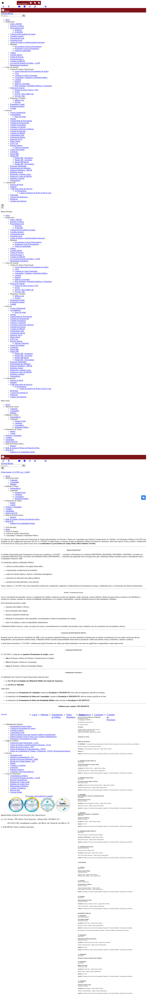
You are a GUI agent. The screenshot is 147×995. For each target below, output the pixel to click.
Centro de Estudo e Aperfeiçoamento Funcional (27, 42)
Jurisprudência (15, 417)
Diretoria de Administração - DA (22, 757)
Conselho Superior (17, 36)
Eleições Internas (16, 145)
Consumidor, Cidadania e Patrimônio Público (31, 77)
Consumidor (14, 411)
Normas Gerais (20, 421)
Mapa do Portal (20, 117)
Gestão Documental (17, 150)
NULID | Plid (20, 96)
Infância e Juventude (22, 84)
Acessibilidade (15, 115)
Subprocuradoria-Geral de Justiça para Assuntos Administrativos (33, 737)
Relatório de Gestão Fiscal (19, 784)
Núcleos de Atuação (17, 88)
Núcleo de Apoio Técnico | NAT (26, 90)
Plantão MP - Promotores (24, 158)
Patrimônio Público (22, 427)
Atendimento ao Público (57, 715)
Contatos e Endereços (18, 788)
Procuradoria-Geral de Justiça (20, 726)
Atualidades (10, 440)
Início (8, 20)
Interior (12, 431)
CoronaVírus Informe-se (19, 197)
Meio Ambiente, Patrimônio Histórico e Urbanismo (33, 86)
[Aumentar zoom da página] (35, 3)
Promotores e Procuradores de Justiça (23, 739)
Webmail (13, 187)
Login (34, 714)
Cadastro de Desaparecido (19, 123)
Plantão (13, 763)
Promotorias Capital (17, 104)
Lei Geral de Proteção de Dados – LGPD (25, 63)
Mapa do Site (15, 790)
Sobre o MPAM (16, 24)
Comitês (13, 108)
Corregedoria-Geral (17, 38)
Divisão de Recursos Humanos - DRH (24, 759)
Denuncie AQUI (16, 139)
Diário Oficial (15, 141)
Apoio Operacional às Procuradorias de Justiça (31, 71)
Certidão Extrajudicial (18, 125)
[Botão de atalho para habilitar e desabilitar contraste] (31, 3)
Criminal (18, 80)
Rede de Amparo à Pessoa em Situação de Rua (22, 448)
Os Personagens (20, 191)
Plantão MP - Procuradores (24, 164)
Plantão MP (14, 156)
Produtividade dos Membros (20, 168)
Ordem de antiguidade (23, 51)
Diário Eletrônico (70, 715)
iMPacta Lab (19, 100)
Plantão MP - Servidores (23, 160)
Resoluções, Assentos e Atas (20, 174)
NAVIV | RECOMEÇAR (24, 94)
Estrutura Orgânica (17, 26)
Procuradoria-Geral (17, 28)
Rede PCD (9, 450)
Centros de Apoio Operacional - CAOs (24, 743)
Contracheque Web (17, 135)
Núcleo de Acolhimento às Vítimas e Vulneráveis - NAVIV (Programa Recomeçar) (40, 751)
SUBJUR (18, 30)
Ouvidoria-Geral (16, 40)
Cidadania (13, 409)
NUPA (17, 92)
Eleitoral (18, 82)
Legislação (14, 152)
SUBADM (19, 32)
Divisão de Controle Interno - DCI (22, 761)
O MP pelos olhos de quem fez (21, 189)
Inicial (8, 405)
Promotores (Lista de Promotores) (27, 49)
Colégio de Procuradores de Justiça (22, 34)
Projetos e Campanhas (14, 435)
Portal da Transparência (18, 780)
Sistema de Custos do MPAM (21, 176)
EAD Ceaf (14, 143)
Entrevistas (14, 195)
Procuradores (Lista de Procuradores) (28, 46)
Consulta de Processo (18, 131)
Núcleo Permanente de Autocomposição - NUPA (28, 749)
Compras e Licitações (18, 127)
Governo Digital (16, 792)
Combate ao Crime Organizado (26, 75)
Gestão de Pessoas (16, 57)
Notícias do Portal (16, 185)
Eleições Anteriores (22, 148)
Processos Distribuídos (18, 166)
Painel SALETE (11, 442)
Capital (12, 433)
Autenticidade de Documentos (21, 121)
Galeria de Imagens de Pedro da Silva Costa (35, 193)
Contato (4, 823)
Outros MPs (14, 154)
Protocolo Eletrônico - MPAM (21, 170)
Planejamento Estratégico (19, 65)
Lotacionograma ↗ (17, 59)
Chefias (13, 53)
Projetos (18, 102)
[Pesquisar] (23, 16)
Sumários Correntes (17, 178)
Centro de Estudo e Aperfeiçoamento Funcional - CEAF (30, 745)
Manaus (13, 446)
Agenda (13, 119)
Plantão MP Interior (22, 162)
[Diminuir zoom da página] (39, 3)
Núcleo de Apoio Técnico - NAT (22, 747)
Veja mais (4, 714)
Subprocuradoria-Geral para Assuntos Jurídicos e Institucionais (32, 735)
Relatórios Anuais (16, 172)
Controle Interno (16, 55)
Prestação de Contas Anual (20, 782)
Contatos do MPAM (17, 61)
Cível (17, 73)
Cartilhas (9, 438)
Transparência (15, 180)
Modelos (13, 413)
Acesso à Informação (17, 112)
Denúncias (14, 199)
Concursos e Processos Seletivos (22, 129)
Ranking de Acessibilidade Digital (22, 452)
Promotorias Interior (17, 106)
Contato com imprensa (18, 201)
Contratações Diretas (17, 137)
